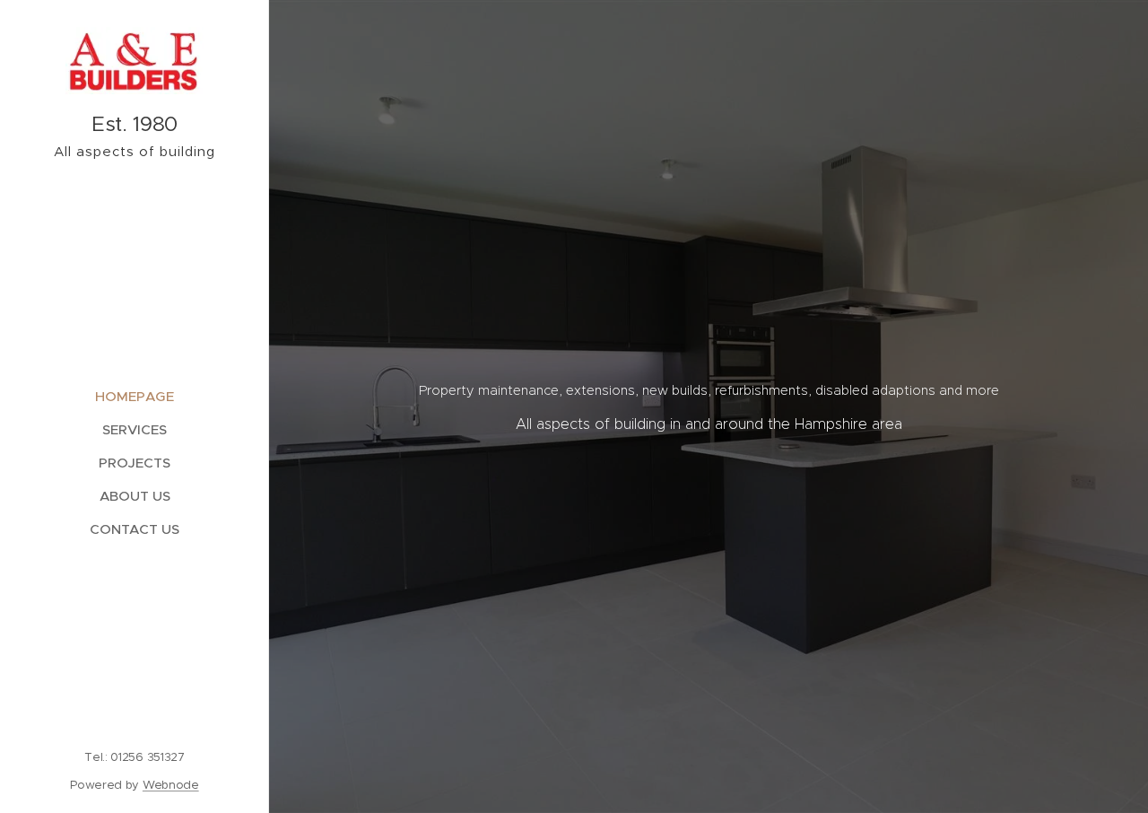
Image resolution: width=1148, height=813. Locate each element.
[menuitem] (134, 396)
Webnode (171, 784)
